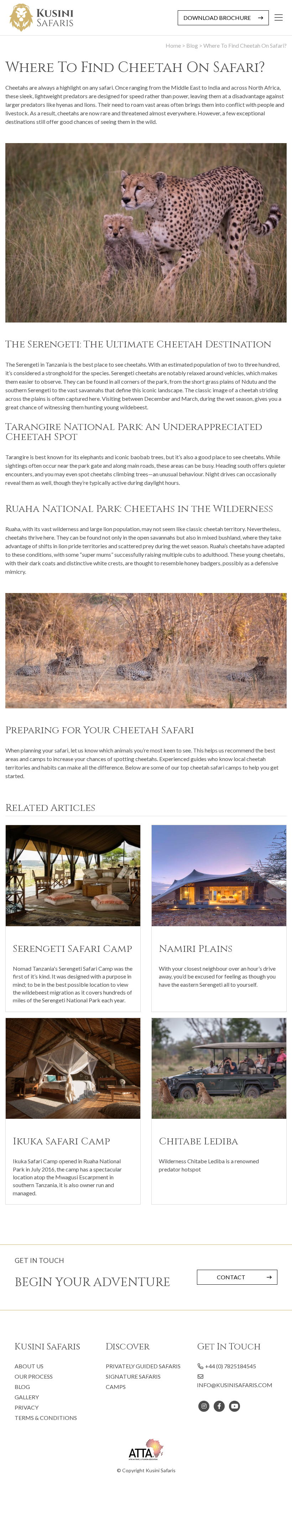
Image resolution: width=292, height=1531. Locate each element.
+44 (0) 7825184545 (230, 1366)
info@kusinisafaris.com (234, 1384)
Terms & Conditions (46, 1417)
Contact (231, 1277)
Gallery (27, 1397)
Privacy (26, 1407)
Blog (22, 1386)
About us (29, 1366)
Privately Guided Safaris (143, 1366)
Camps (116, 1386)
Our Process (34, 1376)
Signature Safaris (133, 1376)
